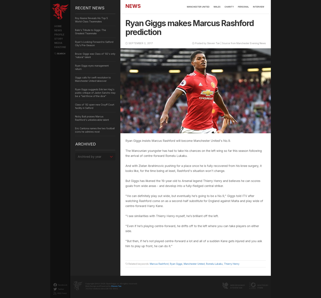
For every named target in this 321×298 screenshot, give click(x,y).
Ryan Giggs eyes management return (92, 67)
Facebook (62, 285)
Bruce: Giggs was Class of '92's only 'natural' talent (95, 55)
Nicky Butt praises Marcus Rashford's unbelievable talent (92, 118)
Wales (217, 7)
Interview (258, 7)
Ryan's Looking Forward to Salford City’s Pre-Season (94, 43)
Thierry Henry (231, 263)
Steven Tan (116, 286)
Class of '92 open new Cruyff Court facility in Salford (94, 106)
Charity (229, 7)
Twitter (60, 289)
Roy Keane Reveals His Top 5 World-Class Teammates (91, 20)
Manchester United (198, 7)
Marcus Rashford (159, 263)
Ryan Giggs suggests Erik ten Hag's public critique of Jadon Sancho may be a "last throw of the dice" (95, 92)
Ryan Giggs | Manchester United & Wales (60, 11)
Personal (243, 7)
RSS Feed (62, 293)
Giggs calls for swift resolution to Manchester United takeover (93, 79)
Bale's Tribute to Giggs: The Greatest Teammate (90, 32)
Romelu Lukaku (214, 263)
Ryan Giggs (176, 263)
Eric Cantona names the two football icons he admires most (95, 130)
